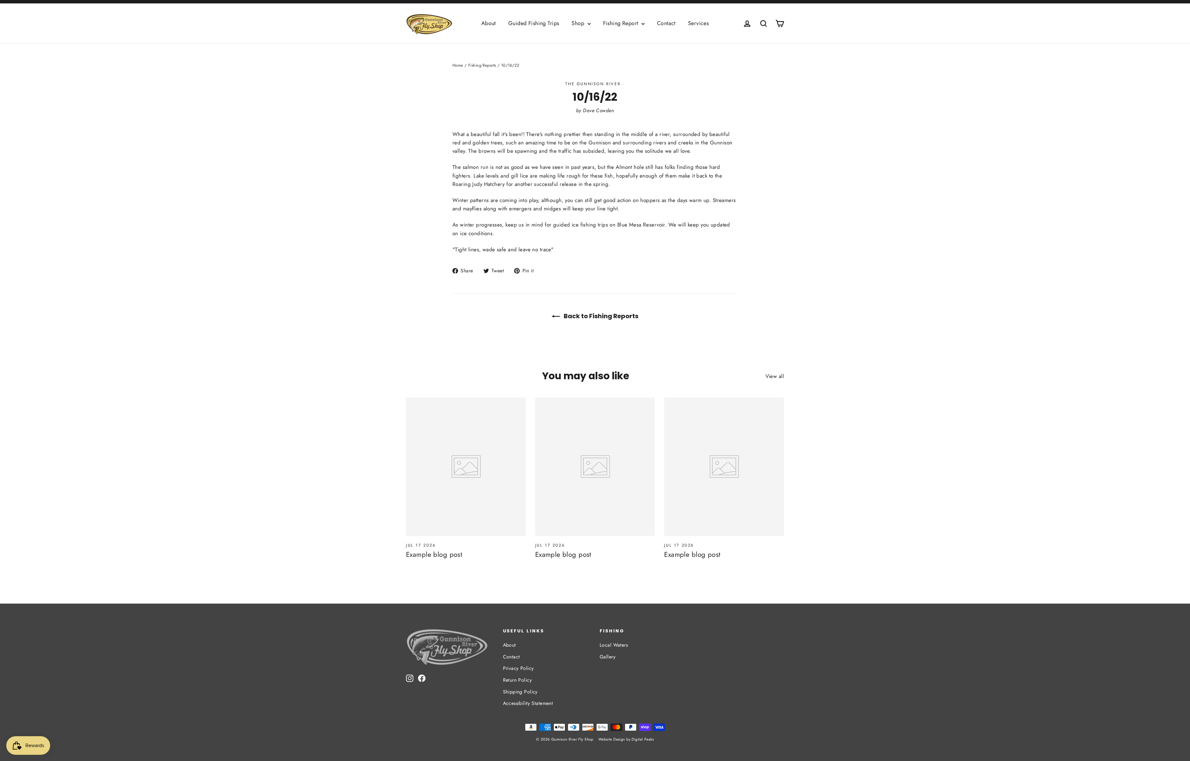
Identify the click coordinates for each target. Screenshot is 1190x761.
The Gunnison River (592, 84)
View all (774, 376)
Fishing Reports (482, 65)
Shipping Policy (520, 691)
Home (457, 65)
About (488, 23)
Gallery (607, 656)
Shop (578, 23)
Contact (666, 23)
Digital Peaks (643, 739)
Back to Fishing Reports (600, 316)
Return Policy (517, 680)
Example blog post (434, 554)
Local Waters (614, 645)
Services (698, 23)
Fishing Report (621, 23)
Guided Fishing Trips (533, 23)
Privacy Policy (518, 668)
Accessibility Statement (528, 703)
